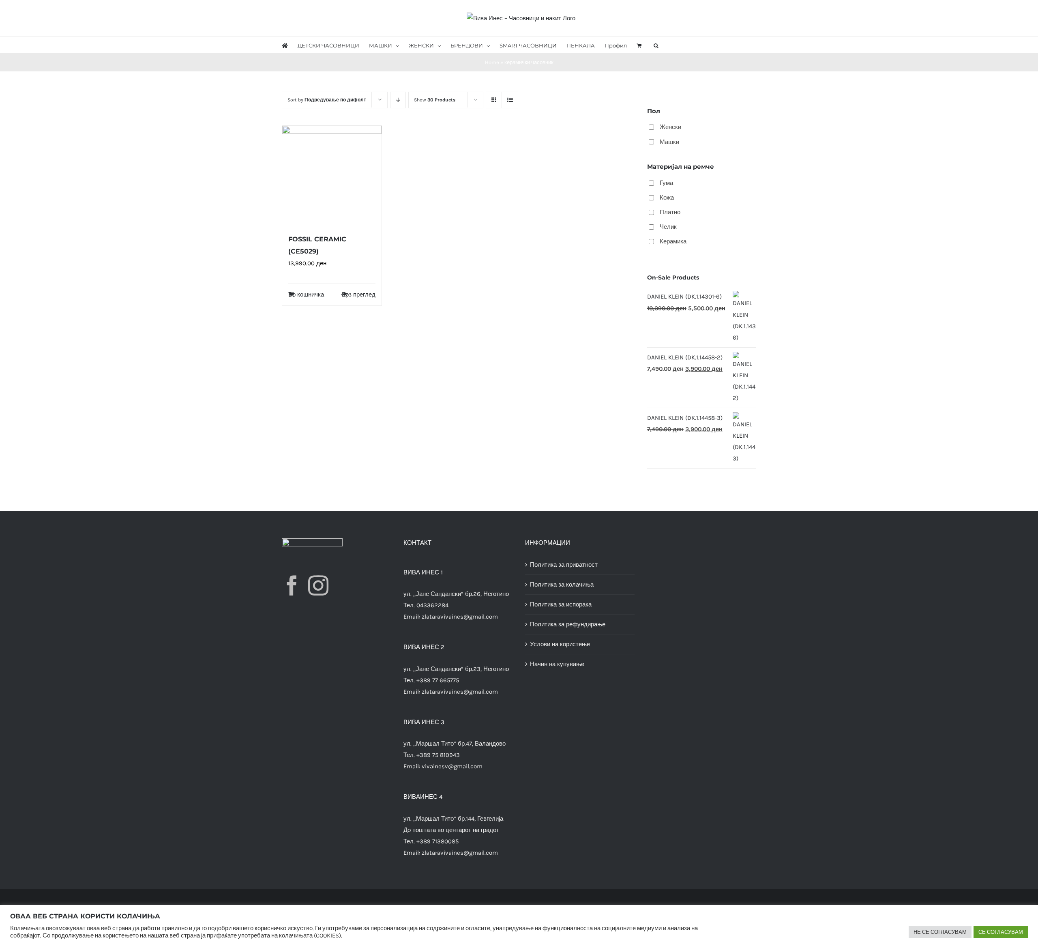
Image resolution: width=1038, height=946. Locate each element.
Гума (666, 183)
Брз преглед (358, 294)
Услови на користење (560, 644)
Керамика (673, 241)
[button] (656, 45)
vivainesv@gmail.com (452, 766)
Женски (670, 127)
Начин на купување (557, 664)
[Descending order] (398, 100)
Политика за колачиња (562, 584)
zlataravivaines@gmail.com (460, 616)
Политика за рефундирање (567, 624)
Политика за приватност (564, 564)
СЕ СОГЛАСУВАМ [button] (1000, 932)
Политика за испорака (561, 604)
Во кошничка (306, 294)
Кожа (667, 197)
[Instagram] (318, 585)
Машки (669, 142)
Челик (668, 226)
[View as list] (510, 100)
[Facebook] (292, 585)
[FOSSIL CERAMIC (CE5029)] (332, 175)
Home (492, 62)
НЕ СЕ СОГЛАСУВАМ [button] (940, 932)
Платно (670, 212)
